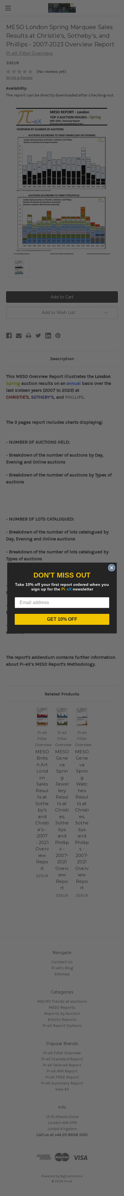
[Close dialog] (111, 568)
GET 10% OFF (62, 619)
